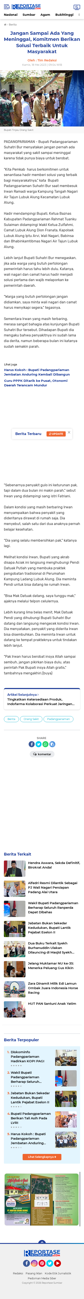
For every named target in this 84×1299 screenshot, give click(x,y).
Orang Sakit (31, 719)
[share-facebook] (32, 744)
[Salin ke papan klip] (52, 744)
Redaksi (18, 1273)
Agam (45, 15)
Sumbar (29, 15)
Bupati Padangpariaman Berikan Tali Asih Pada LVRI (31, 1118)
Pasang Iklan (34, 1273)
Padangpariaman (58, 719)
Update (57, 433)
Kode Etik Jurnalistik (58, 1273)
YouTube (60, 1269)
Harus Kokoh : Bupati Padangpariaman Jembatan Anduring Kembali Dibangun (28, 1138)
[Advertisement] (42, 803)
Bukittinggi (64, 15)
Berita (11, 719)
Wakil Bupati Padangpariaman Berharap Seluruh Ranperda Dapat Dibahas (31, 1077)
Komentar (44, 754)
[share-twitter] (39, 744)
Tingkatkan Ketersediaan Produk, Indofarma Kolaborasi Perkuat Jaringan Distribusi (39, 701)
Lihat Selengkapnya (41, 1156)
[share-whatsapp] (45, 744)
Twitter (51, 1269)
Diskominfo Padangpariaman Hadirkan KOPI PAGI (27, 1056)
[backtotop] (42, 1244)
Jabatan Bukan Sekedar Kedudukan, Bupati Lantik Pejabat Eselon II (30, 1097)
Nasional (10, 15)
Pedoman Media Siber (42, 1278)
